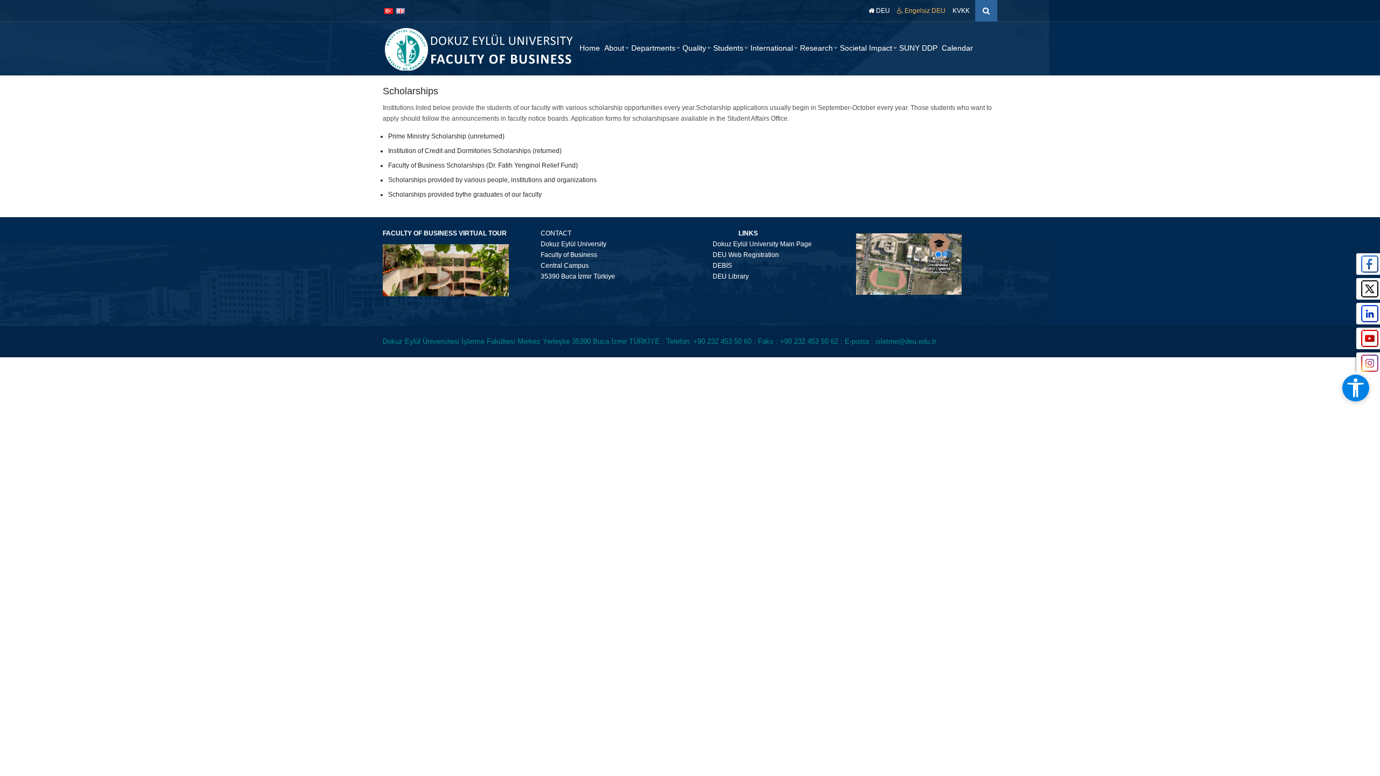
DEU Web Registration (738, 255)
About (614, 48)
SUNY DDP (918, 48)
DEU (882, 11)
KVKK (961, 11)
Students (728, 48)
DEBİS (715, 265)
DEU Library (723, 276)
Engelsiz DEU (924, 11)
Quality (694, 48)
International (771, 48)
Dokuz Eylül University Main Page (755, 244)
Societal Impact (866, 48)
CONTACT (556, 233)
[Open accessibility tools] (1355, 388)
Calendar (957, 48)
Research (816, 48)
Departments (653, 48)
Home (589, 48)
